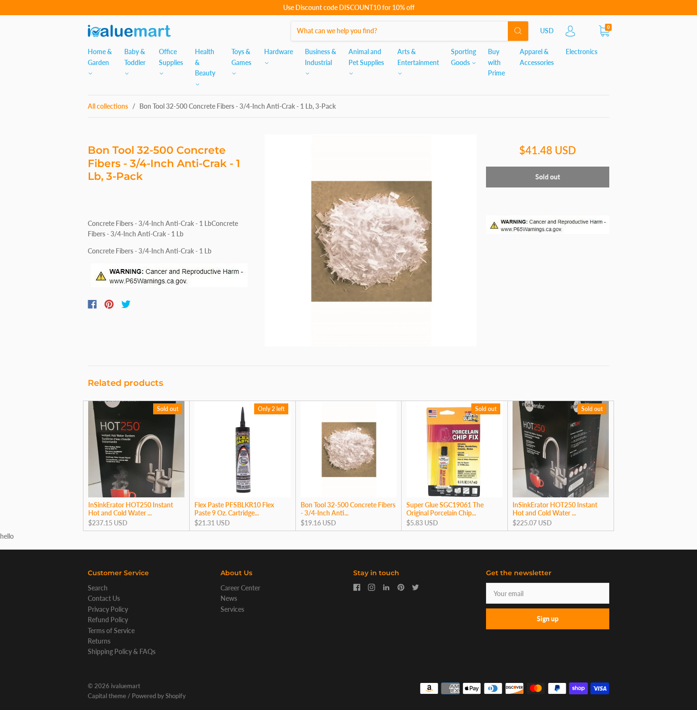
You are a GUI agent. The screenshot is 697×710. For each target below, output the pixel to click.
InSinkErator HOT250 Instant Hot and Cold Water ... (130, 509)
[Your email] (547, 593)
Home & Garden (100, 56)
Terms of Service (111, 630)
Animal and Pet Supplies (366, 56)
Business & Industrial (320, 56)
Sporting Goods (463, 56)
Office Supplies (171, 56)
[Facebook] (92, 304)
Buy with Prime (496, 62)
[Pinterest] (109, 304)
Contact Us (104, 598)
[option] (371, 240)
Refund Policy (108, 620)
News (228, 598)
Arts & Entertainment (418, 56)
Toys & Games (241, 56)
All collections (108, 106)
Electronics (581, 51)
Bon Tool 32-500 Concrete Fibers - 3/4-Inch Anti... (348, 509)
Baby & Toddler (135, 56)
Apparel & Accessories (537, 56)
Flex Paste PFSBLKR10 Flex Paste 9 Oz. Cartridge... (234, 509)
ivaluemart (125, 686)
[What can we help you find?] (409, 31)
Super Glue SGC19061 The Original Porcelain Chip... (445, 509)
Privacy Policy (108, 609)
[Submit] (518, 30)
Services (232, 609)
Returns (99, 641)
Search (98, 588)
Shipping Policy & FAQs (122, 651)
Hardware (278, 51)
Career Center (240, 588)
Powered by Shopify (159, 696)
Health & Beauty (205, 62)
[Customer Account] (570, 33)
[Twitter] (126, 304)
